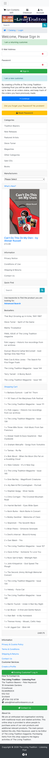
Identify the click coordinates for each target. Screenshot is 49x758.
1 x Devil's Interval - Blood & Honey (20, 534)
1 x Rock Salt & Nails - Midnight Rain (20, 558)
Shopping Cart (10, 387)
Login (20, 30)
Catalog (12, 30)
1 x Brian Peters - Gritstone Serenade (21, 528)
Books (7, 166)
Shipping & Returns (12, 270)
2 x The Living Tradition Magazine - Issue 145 (22, 472)
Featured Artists (11, 137)
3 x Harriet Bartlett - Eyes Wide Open (21, 505)
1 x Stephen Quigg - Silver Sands (19, 491)
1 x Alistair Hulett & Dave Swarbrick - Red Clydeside (23, 437)
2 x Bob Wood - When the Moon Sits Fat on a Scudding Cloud (24, 457)
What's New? (10, 186)
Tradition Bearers (12, 126)
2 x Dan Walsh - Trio (13, 540)
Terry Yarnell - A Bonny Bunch (17, 374)
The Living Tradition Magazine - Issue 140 (23, 380)
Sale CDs (8, 160)
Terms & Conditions (10, 649)
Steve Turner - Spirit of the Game (19, 322)
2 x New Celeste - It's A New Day (19, 465)
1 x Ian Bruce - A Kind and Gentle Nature (22, 610)
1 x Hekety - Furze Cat (14, 589)
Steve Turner (10, 143)
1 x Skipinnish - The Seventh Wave (19, 523)
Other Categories (12, 155)
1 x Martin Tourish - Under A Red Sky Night (23, 604)
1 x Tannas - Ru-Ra (12, 450)
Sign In (25, 71)
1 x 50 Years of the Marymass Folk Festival (23, 398)
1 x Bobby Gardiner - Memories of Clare (22, 517)
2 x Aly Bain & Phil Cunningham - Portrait (22, 485)
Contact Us (9, 276)
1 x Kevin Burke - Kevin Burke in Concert (22, 511)
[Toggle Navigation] (5, 3)
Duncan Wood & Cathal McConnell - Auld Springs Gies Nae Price (22, 352)
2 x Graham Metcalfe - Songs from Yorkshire (24, 444)
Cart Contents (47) (12, 11)
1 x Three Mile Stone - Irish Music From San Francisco (23, 428)
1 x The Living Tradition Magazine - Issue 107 (24, 546)
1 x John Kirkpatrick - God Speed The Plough (21, 565)
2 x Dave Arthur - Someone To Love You (22, 552)
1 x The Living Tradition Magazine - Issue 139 (22, 420)
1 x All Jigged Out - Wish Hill (17, 627)
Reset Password (25, 113)
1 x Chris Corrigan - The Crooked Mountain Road (23, 498)
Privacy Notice (10, 258)
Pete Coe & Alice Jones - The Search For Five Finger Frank (22, 361)
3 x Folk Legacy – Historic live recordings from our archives (23, 411)
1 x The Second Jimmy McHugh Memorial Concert (23, 573)
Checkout (27, 13)
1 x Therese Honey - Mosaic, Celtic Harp (22, 621)
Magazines (9, 149)
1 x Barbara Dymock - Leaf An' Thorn (21, 392)
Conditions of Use (12, 264)
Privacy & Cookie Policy (12, 644)
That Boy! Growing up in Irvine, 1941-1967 (23, 316)
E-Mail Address (8, 49)
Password (6, 60)
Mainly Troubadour (12, 328)
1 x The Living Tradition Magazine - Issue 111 (24, 404)
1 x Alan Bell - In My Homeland (18, 615)
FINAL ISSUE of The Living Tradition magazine (20, 335)
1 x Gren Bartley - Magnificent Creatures (22, 479)
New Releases (10, 131)
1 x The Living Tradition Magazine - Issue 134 (22, 582)
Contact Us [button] (25, 708)
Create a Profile (9, 666)
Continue (25, 98)
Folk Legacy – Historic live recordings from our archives (23, 343)
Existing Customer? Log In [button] (25, 672)
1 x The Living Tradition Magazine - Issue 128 (22, 596)
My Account (40, 11)
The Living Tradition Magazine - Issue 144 (23, 368)
